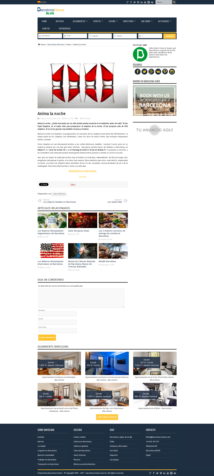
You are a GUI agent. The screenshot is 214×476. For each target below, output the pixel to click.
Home (44, 21)
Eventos (97, 21)
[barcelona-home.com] (51, 12)
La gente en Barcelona (47, 450)
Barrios (41, 441)
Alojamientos (79, 21)
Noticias (60, 21)
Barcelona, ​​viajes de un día (121, 437)
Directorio (128, 21)
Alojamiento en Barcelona (82, 171)
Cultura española (81, 446)
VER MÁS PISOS (107, 417)
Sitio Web (42, 327)
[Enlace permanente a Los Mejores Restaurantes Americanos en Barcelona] (52, 258)
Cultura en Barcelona (82, 441)
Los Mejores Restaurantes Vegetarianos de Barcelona (51, 232)
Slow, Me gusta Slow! (78, 230)
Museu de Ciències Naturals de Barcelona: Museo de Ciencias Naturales (81, 264)
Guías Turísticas (59, 194)
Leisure (112, 21)
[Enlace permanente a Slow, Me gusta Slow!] (82, 227)
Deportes (114, 455)
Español (43, 2)
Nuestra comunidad (46, 455)
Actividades (163, 21)
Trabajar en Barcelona (47, 460)
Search (169, 36)
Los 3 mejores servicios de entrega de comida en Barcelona (112, 233)
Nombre (41, 310)
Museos (77, 460)
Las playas (114, 460)
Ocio (59, 118)
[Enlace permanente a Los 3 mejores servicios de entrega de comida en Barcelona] (113, 227)
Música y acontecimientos (84, 464)
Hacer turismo (80, 455)
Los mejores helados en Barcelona (59, 201)
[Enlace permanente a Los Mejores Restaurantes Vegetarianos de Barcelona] (52, 227)
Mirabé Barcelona (107, 261)
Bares (68, 44)
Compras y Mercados (118, 446)
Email (40, 319)
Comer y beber (51, 118)
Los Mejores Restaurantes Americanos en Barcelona (50, 262)
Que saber (145, 21)
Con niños (114, 450)
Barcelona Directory (55, 44)
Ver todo (82, 176)
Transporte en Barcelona (48, 464)
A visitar (41, 437)
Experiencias (64, 28)
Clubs (112, 441)
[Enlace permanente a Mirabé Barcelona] (113, 258)
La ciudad (41, 446)
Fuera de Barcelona (82, 450)
